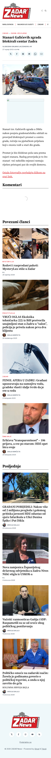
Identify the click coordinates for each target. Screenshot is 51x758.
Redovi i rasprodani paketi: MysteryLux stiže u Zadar (20, 267)
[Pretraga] (46, 11)
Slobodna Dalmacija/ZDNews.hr (17, 46)
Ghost (37, 749)
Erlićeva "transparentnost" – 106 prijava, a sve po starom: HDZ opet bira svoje (25, 443)
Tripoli (43, 749)
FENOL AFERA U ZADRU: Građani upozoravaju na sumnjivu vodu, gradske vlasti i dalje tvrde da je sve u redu (24, 385)
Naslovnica (7, 24)
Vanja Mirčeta (13, 335)
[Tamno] (42, 10)
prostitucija (8, 313)
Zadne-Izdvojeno (19, 33)
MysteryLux (8, 262)
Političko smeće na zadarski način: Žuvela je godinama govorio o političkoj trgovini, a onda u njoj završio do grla (25, 678)
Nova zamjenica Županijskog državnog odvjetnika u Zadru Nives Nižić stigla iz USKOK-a (25, 570)
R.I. (3, 272)
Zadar (40, 24)
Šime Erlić (7, 436)
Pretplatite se (26, 742)
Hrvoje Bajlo (13, 525)
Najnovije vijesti (25, 24)
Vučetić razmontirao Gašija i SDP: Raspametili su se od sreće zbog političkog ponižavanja (24, 622)
